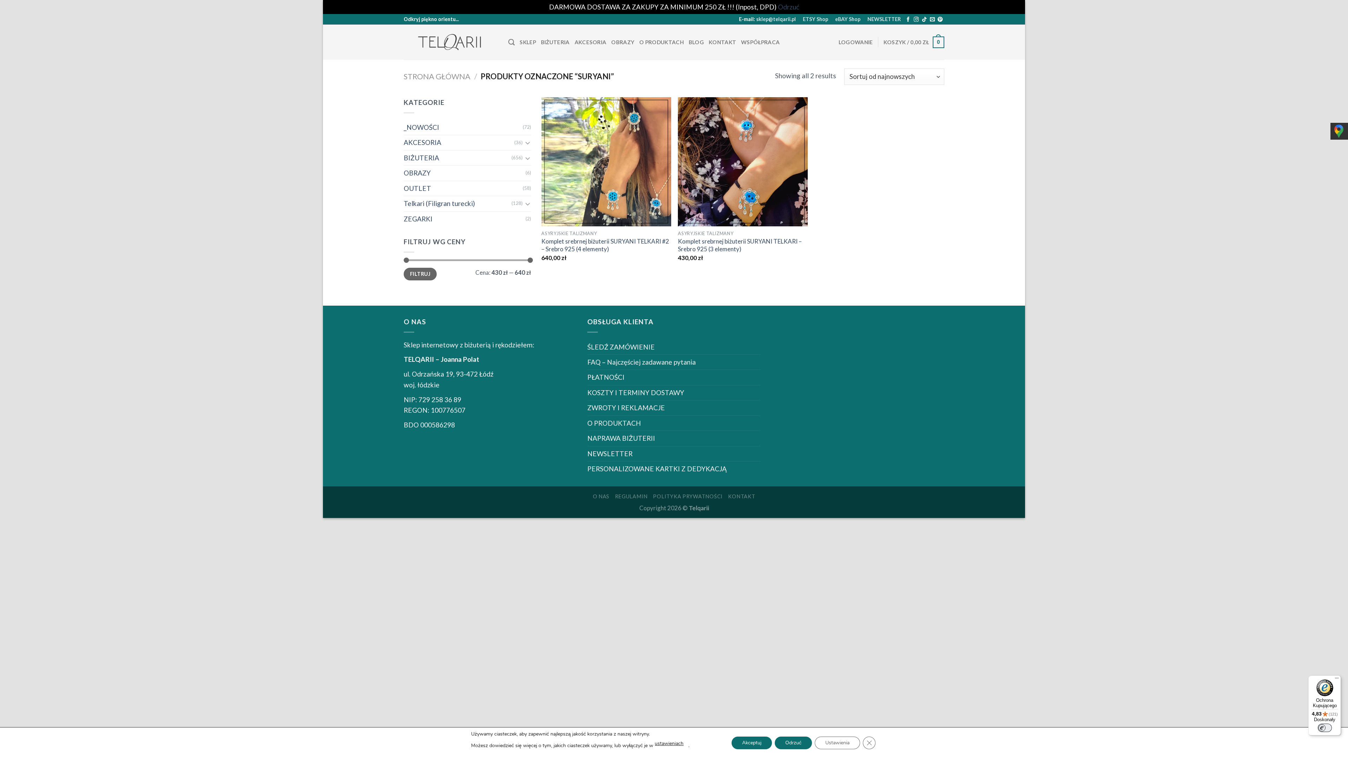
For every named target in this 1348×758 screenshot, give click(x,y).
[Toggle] (527, 143)
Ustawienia (837, 742)
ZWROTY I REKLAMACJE (626, 408)
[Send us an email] (932, 19)
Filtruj (420, 274)
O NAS (601, 496)
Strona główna (437, 76)
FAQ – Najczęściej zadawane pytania (641, 362)
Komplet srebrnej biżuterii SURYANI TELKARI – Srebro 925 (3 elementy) (740, 245)
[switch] (1325, 728)
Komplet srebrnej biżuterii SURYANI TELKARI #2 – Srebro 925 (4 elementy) (605, 245)
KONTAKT (722, 42)
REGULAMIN (631, 496)
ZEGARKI (418, 219)
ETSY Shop (815, 19)
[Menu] (1337, 680)
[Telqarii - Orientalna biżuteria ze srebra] (451, 42)
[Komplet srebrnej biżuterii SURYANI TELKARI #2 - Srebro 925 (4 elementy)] (606, 161)
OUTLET (417, 188)
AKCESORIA (591, 42)
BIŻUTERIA (555, 42)
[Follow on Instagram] (916, 19)
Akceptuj (751, 742)
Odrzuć (793, 742)
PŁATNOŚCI (606, 377)
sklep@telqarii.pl (776, 19)
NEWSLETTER (884, 19)
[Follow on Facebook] (908, 19)
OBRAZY (622, 42)
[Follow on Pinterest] (940, 19)
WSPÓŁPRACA (760, 42)
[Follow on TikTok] (924, 19)
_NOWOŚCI (421, 127)
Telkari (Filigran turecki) (439, 203)
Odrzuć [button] (788, 7)
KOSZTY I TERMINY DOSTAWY (635, 392)
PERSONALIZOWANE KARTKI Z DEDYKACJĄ (657, 469)
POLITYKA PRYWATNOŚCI (688, 496)
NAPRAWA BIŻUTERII (621, 438)
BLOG (696, 42)
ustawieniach (669, 743)
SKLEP (528, 42)
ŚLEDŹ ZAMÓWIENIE (621, 347)
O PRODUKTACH (661, 42)
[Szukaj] (511, 42)
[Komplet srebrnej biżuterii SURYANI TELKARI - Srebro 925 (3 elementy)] (743, 161)
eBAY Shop (847, 19)
